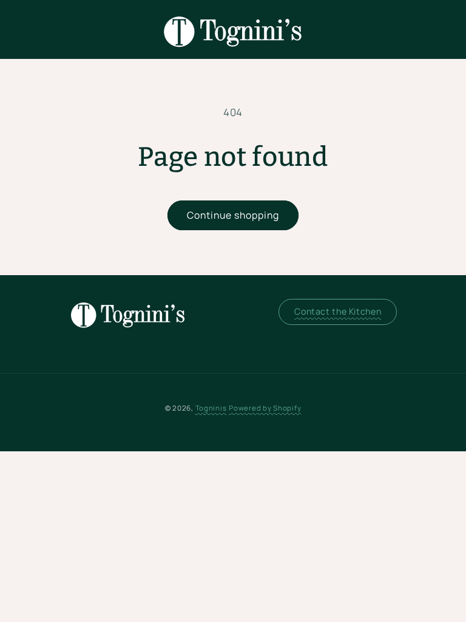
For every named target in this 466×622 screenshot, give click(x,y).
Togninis (211, 407)
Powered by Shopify (265, 407)
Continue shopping (233, 215)
